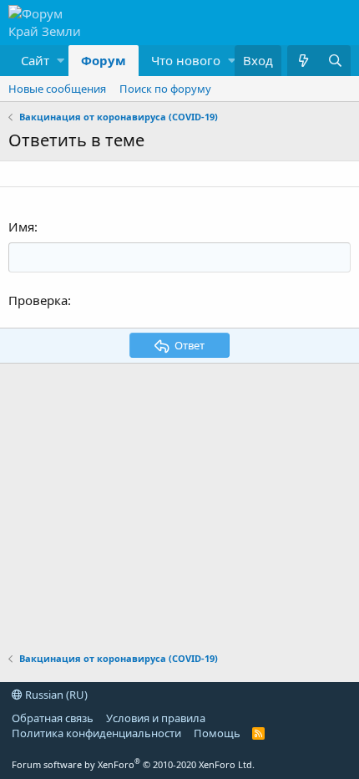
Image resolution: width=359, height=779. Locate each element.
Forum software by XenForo (133, 764)
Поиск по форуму (165, 88)
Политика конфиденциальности (96, 733)
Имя (21, 226)
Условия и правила (155, 718)
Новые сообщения (57, 88)
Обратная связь (53, 718)
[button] (38, 60)
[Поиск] (335, 60)
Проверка (38, 300)
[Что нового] (303, 60)
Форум (103, 60)
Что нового (185, 60)
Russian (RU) (55, 694)
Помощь (217, 733)
